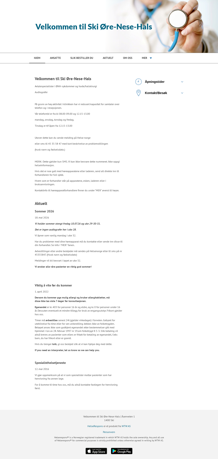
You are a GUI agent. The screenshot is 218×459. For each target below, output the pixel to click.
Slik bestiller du (81, 58)
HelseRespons (95, 426)
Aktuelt (108, 58)
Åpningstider (155, 81)
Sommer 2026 (44, 211)
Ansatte (55, 58)
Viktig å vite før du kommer (53, 285)
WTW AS (126, 426)
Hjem (37, 58)
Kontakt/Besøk (156, 93)
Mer (144, 58)
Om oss (127, 58)
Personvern (109, 432)
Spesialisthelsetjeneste (50, 363)
